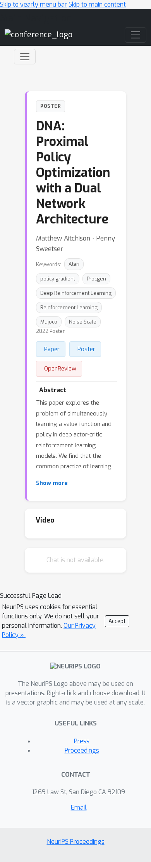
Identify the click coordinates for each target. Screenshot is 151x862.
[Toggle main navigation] (135, 35)
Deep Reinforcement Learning (76, 293)
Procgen (96, 278)
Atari (74, 264)
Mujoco (48, 321)
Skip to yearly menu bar (33, 4)
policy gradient (57, 278)
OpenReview (60, 368)
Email (79, 807)
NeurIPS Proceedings (76, 842)
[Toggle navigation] (25, 56)
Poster (86, 349)
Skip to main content (97, 4)
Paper (52, 349)
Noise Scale (82, 321)
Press (81, 741)
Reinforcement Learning (69, 307)
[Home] (38, 34)
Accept (117, 621)
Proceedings (82, 750)
